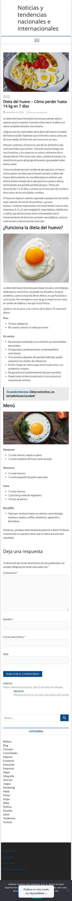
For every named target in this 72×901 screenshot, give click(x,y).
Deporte (7, 756)
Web (5, 654)
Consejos (8, 749)
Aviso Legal (9, 863)
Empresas (8, 768)
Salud (6, 96)
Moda (6, 791)
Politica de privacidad (14, 869)
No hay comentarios (38, 112)
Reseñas (8, 810)
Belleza (7, 741)
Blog (5, 745)
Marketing (9, 787)
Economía (8, 760)
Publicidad (8, 851)
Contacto (8, 857)
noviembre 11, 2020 (14, 112)
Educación (8, 764)
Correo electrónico (14, 636)
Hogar (6, 772)
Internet (7, 779)
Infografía (8, 776)
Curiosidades (10, 753)
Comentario (10, 572)
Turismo (7, 822)
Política (7, 806)
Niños (6, 802)
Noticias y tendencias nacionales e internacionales (38, 18)
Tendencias (9, 818)
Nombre (8, 619)
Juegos (7, 783)
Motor (6, 795)
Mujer (6, 799)
